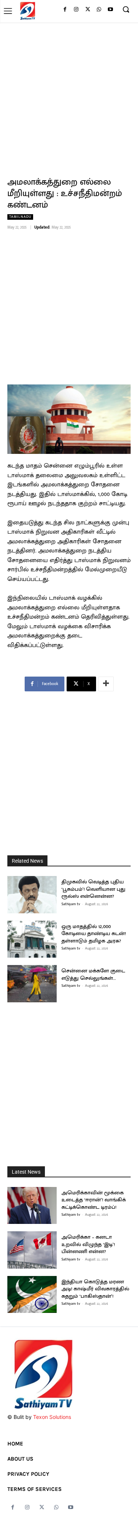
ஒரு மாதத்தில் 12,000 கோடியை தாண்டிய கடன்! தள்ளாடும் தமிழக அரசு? (93, 933)
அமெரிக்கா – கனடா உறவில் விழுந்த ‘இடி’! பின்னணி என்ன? (88, 1244)
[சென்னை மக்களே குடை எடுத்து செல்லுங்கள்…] (32, 983)
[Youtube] (110, 10)
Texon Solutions (52, 1417)
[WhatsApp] (99, 10)
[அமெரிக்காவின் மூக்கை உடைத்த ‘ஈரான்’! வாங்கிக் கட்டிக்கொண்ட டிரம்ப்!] (32, 1205)
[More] (106, 684)
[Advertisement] (69, 95)
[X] (87, 10)
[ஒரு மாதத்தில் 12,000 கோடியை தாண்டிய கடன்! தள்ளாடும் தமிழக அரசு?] (32, 939)
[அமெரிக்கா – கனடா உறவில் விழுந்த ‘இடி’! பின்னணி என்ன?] (32, 1250)
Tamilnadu (20, 217)
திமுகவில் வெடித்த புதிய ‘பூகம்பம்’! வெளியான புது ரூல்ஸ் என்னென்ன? (93, 889)
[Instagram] (76, 10)
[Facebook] (65, 10)
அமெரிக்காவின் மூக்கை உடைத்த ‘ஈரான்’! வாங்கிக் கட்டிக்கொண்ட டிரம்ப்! (93, 1200)
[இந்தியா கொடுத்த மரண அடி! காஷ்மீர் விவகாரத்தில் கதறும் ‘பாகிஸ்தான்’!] (32, 1294)
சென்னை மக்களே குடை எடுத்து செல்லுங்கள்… (93, 974)
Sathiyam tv (70, 904)
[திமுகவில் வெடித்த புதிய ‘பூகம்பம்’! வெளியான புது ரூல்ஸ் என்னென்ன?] (32, 894)
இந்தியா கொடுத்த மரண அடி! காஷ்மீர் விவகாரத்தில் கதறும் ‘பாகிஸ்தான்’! (95, 1289)
